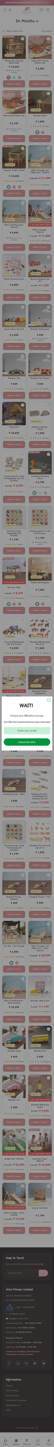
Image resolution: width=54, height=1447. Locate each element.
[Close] (48, 699)
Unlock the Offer (27, 742)
